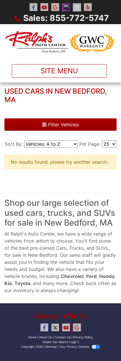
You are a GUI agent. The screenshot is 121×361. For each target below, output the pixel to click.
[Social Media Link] (66, 7)
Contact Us (62, 337)
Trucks (76, 248)
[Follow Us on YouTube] (44, 7)
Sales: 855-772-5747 (66, 18)
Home (32, 337)
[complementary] (103, 343)
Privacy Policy (83, 337)
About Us (45, 337)
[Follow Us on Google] (55, 7)
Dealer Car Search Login (60, 342)
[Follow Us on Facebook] (33, 7)
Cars (61, 248)
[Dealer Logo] (60, 42)
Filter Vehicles (63, 124)
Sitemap (51, 346)
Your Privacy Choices (74, 346)
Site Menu (59, 71)
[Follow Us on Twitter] (55, 327)
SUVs (102, 248)
